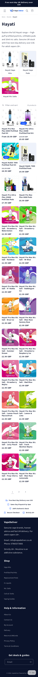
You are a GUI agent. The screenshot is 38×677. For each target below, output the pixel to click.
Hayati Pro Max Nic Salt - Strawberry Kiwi (27, 228)
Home (3, 17)
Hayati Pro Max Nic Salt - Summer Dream (10, 351)
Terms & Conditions (11, 646)
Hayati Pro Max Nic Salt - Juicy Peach (10, 443)
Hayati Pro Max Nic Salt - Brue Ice (10, 318)
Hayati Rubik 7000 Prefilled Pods (27, 167)
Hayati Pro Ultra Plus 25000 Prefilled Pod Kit (26, 131)
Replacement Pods (11, 578)
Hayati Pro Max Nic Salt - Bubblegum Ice (27, 288)
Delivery (7, 630)
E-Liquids (7, 583)
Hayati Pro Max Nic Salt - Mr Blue (27, 258)
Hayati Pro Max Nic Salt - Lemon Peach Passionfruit (10, 413)
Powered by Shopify (25, 673)
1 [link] (12, 492)
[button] (4, 10)
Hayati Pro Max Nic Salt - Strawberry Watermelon (10, 228)
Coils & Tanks (9, 593)
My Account (8, 625)
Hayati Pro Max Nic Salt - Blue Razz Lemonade (27, 475)
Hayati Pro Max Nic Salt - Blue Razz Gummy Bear (27, 319)
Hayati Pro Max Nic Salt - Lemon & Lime (27, 413)
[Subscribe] (30, 662)
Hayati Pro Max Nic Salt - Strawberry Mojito (10, 382)
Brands (9, 17)
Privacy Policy (9, 641)
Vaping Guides (9, 599)
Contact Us (8, 620)
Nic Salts (7, 588)
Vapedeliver (15, 673)
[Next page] (25, 491)
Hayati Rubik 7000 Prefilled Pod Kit (10, 164)
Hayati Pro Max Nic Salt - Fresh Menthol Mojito (27, 444)
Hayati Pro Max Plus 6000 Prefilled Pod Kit (10, 131)
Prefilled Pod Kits (10, 572)
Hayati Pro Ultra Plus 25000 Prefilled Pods (9, 197)
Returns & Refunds (11, 635)
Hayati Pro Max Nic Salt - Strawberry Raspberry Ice (27, 351)
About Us (7, 614)
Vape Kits (7, 567)
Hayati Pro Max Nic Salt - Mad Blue (27, 381)
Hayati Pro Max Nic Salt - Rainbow (10, 258)
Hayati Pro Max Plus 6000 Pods (25, 196)
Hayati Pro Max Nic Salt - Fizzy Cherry (10, 474)
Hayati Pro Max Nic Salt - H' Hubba (10, 287)
